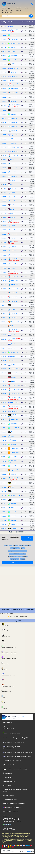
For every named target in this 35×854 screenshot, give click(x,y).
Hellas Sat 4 (14, 139)
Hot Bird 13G (14, 284)
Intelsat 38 (13, 114)
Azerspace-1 (14, 110)
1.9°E (3, 326)
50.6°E (4, 105)
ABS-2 (12, 26)
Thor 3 (13, 364)
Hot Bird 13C (14, 508)
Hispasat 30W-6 (15, 452)
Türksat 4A (14, 122)
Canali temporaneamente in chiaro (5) (16, 769)
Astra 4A (13, 309)
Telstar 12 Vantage (12, 415)
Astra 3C (13, 230)
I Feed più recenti (7, 828)
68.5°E (4, 43)
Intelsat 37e (14, 423)
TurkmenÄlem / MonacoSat (14, 84)
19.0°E (4, 264)
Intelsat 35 (13, 466)
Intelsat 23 (13, 512)
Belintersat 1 (14, 88)
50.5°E (4, 93)
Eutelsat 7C (14, 301)
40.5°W (4, 491)
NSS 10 (13, 487)
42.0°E (4, 118)
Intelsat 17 (13, 47)
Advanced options (27, 538)
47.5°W (4, 499)
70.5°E (4, 39)
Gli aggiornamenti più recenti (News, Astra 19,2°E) (18, 756)
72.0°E (4, 35)
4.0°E (3, 313)
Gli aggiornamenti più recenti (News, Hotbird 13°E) (18, 752)
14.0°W (4, 411)
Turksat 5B (14, 130)
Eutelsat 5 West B (15, 369)
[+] (9, 8)
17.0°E (4, 268)
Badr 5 (12, 184)
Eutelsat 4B (14, 313)
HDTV (15, 545)
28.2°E (4, 193)
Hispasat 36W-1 (15, 470)
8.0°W (4, 389)
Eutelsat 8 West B (15, 393)
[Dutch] (6, 845)
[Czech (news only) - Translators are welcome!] (23, 845)
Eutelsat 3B (14, 317)
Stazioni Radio (15, 548)
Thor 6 (13, 348)
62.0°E (4, 60)
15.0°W (4, 415)
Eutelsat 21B (14, 234)
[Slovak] (25, 845)
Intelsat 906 (14, 55)
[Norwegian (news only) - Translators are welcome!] (13, 845)
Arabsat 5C (13, 238)
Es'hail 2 (12, 213)
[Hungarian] (10, 847)
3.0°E (3, 318)
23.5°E (4, 226)
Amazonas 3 (14, 524)
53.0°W (4, 512)
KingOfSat (28, 851)
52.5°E (4, 80)
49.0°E (4, 101)
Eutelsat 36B (14, 93)
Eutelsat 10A (14, 406)
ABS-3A (13, 356)
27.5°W (4, 444)
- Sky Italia (24, 789)
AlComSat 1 (14, 440)
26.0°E (4, 205)
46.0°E (4, 110)
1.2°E (3, 330)
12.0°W (4, 407)
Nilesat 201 (14, 381)
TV (10, 545)
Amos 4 (13, 51)
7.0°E (3, 297)
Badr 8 (12, 209)
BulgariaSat (14, 326)
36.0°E (4, 151)
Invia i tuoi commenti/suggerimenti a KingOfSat (15, 738)
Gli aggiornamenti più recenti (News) (14, 742)
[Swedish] (10, 845)
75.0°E (4, 27)
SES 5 (12, 305)
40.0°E (4, 135)
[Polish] (21, 845)
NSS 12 (13, 64)
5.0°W (4, 369)
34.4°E (4, 160)
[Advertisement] (17, 589)
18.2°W (4, 428)
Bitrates (23, 559)
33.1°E (4, 168)
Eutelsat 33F (14, 163)
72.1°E (4, 31)
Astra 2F (13, 201)
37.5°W (4, 483)
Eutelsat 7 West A (15, 385)
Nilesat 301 (14, 377)
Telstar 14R (14, 528)
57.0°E (4, 64)
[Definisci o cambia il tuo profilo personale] (32, 3)
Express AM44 (15, 402)
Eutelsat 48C (14, 329)
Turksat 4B (14, 97)
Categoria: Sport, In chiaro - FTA (11, 818)
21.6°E (4, 234)
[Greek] (27, 845)
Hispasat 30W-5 (15, 448)
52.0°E (4, 85)
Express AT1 (14, 30)
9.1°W (4, 398)
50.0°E (4, 97)
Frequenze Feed (7, 827)
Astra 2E (13, 192)
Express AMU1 (15, 151)
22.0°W (4, 432)
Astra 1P (13, 255)
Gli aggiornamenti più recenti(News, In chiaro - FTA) (11, 747)
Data (22, 548)
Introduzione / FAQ (8, 722)
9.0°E (3, 293)
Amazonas (14, 474)
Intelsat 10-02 (14, 352)
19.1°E (4, 259)
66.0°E (4, 47)
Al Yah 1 (12, 80)
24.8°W (4, 440)
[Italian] (19, 845)
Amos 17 (13, 268)
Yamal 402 (13, 72)
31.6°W (4, 461)
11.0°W (4, 402)
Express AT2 (14, 68)
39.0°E (4, 139)
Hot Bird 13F (14, 280)
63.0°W (4, 528)
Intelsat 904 (14, 457)
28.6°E (4, 184)
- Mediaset (18, 789)
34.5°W (4, 466)
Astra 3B (13, 226)
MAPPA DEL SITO (7, 12)
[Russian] (4, 847)
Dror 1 (13, 360)
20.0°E (4, 238)
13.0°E (4, 280)
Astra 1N (13, 251)
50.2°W (4, 508)
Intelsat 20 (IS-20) (15, 43)
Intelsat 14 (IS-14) (15, 495)
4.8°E (3, 305)
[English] (2, 845)
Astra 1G (13, 172)
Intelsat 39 (13, 60)
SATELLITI (18, 8)
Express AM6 (14, 76)
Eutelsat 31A (14, 258)
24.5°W (4, 436)
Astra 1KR (13, 264)
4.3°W (4, 365)
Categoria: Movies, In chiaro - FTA (12, 821)
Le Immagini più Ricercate (10, 799)
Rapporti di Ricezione (9, 781)
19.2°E (4, 247)
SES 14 (13, 499)
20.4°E (4, 242)
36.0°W (4, 470)
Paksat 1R (14, 271)
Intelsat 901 (14, 444)
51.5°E (4, 89)
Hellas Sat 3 (14, 143)
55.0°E (4, 72)
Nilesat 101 (14, 168)
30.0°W (4, 448)
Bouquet (5, 789)
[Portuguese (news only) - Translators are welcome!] (15, 845)
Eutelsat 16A (14, 276)
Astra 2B (13, 338)
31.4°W (4, 457)
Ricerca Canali (8, 773)
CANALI (26, 8)
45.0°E (4, 114)
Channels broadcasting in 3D (13, 807)
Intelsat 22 (13, 35)
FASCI (12, 10)
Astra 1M (13, 247)
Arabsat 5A (13, 180)
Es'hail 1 (12, 217)
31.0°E (4, 176)
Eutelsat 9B (14, 293)
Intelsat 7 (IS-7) (15, 428)
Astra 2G (13, 197)
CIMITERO (19, 10)
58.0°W (4, 520)
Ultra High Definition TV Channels (15, 803)
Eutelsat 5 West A (15, 397)
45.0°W (4, 495)
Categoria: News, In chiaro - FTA (11, 820)
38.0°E (4, 147)
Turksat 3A (14, 118)
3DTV (21, 545)
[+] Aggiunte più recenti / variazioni (17, 551)
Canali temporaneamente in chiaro (17, 556)
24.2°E (4, 222)
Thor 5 (13, 344)
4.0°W (4, 360)
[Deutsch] (8, 845)
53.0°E (4, 76)
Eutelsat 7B (14, 297)
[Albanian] (13, 847)
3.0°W (4, 356)
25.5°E (4, 217)
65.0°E (4, 51)
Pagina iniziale (20, 717)
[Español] (17, 845)
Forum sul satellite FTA (9, 829)
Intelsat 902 (14, 503)
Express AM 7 (14, 135)
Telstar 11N (14, 483)
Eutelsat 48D (14, 478)
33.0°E (4, 164)
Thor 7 (13, 335)
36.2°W (4, 474)
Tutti (6, 545)
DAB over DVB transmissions (10, 812)
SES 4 (12, 432)
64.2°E (4, 56)
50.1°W (4, 504)
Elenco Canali (7, 785)
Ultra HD (27, 545)
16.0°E (4, 276)
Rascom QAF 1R (15, 322)
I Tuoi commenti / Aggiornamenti (18, 616)
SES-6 (12, 491)
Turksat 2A (14, 221)
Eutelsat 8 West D (15, 389)
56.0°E (4, 68)
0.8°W (4, 335)
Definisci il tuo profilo (8, 728)
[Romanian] (8, 847)
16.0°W (4, 419)
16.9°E (4, 272)
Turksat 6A (14, 126)
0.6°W (4, 339)
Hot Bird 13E (14, 419)
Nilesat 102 (14, 373)
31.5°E (4, 172)
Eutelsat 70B (14, 39)
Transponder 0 (14, 559)
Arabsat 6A (13, 188)
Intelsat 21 (13, 520)
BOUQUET (5, 10)
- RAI (13, 789)
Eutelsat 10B (14, 289)
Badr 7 (12, 205)
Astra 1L (13, 436)
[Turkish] (2, 847)
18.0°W (4, 424)
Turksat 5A (14, 176)
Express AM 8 (14, 411)
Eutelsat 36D (14, 155)
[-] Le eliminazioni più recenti (17, 554)
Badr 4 (12, 159)
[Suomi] (29, 845)
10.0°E (4, 289)
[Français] (4, 845)
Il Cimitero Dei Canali (8, 795)
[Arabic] (31, 845)
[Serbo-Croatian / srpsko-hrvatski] (6, 847)
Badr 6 (12, 241)
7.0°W (4, 373)
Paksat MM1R (15, 147)
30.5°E (4, 180)
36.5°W (4, 478)
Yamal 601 (13, 101)
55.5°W (4, 516)
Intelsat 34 (13, 516)
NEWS (4, 8)
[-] (12, 8)
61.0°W (4, 524)
